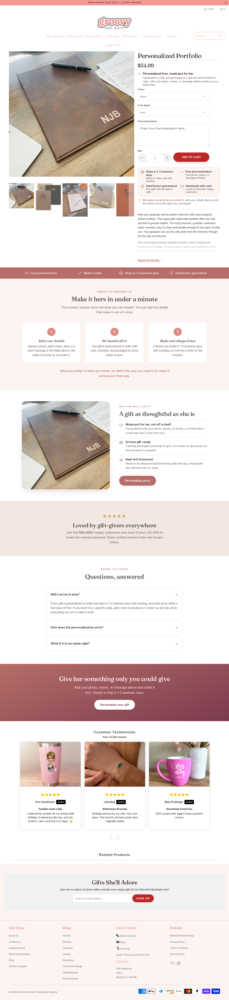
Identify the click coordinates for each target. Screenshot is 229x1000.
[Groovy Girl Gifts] (114, 23)
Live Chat (125, 948)
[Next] (131, 114)
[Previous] (11, 114)
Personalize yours (137, 480)
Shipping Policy (17, 948)
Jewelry (67, 954)
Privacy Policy (177, 942)
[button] (95, 36)
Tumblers (68, 948)
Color (141, 89)
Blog (11, 960)
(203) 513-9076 (128, 936)
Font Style (144, 105)
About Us (14, 935)
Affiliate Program (18, 966)
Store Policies (177, 954)
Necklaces (68, 960)
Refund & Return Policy (182, 935)
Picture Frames (70, 978)
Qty (140, 150)
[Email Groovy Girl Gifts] (172, 963)
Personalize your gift (114, 704)
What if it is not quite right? (70, 643)
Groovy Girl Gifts (26, 992)
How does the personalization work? (77, 627)
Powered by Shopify (46, 992)
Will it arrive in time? (65, 594)
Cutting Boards (70, 972)
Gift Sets (67, 942)
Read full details (149, 260)
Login (210, 9)
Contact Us (15, 942)
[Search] (220, 36)
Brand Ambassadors (19, 954)
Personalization (147, 121)
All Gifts (67, 935)
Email (122, 942)
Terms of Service (179, 948)
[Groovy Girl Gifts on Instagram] (179, 963)
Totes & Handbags (72, 966)
